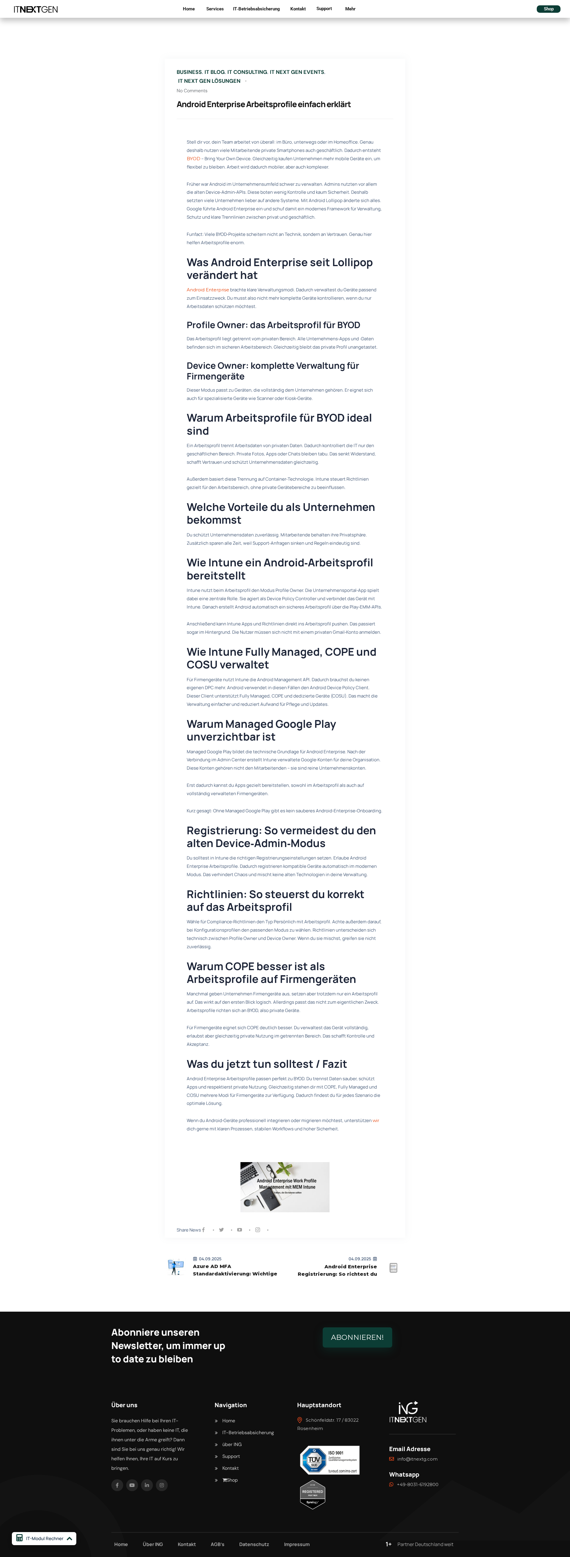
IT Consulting (247, 72)
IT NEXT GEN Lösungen (209, 81)
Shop (549, 9)
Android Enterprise (208, 290)
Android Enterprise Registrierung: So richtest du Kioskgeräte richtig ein (337, 1271)
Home (189, 9)
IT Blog (215, 72)
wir (376, 1120)
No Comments (192, 91)
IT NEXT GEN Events (297, 72)
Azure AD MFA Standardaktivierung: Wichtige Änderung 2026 (235, 1271)
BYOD (193, 158)
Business (189, 72)
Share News (189, 1230)
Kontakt (298, 9)
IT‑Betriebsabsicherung (256, 9)
